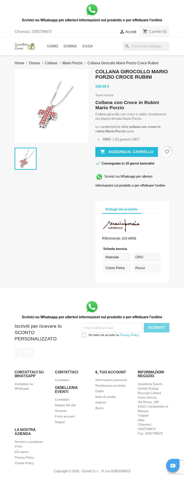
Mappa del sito (65, 405)
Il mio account (65, 416)
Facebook (19, 352)
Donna (70, 46)
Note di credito (105, 397)
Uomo (52, 46)
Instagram (29, 352)
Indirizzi (100, 402)
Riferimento (111, 238)
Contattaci (62, 380)
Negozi (60, 422)
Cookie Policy (24, 463)
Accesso (61, 410)
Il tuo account (110, 372)
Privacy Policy (129, 335)
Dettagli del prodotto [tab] (121, 209)
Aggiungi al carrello (126, 151)
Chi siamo (22, 452)
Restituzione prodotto (110, 385)
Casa (87, 46)
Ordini (99, 391)
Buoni (99, 408)
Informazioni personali (111, 380)
